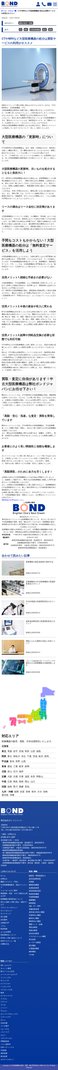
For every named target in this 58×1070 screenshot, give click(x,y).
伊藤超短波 (5, 1041)
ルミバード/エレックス (9, 1014)
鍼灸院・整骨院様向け (37, 875)
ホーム (3, 10)
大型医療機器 (35, 29)
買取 (50, 29)
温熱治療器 (33, 930)
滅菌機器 (32, 900)
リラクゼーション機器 (37, 936)
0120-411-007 (8, 837)
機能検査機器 (34, 884)
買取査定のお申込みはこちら (13, 500)
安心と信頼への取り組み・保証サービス (14, 903)
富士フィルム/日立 (7, 971)
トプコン (4, 998)
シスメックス (6, 1016)
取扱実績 (4, 928)
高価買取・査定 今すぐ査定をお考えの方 (14, 894)
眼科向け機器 (34, 918)
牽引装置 (32, 939)
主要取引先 (5, 944)
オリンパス (5, 980)
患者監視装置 (34, 888)
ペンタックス (6, 986)
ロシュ (3, 1020)
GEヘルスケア (6, 965)
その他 (31, 954)
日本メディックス (7, 1047)
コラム (3, 925)
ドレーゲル (5, 1029)
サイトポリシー (6, 910)
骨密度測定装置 (35, 890)
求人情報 (4, 916)
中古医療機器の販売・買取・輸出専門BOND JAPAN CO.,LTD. (30, 1065)
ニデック (4, 1001)
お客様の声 (5, 922)
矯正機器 (32, 945)
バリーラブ (5, 1032)
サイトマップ (6, 913)
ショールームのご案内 (9, 890)
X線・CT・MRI (34, 906)
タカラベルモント (7, 1059)
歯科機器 (32, 951)
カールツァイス (6, 995)
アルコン (4, 1010)
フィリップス (6, 977)
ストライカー (6, 983)
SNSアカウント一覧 (8, 941)
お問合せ (4, 878)
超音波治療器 (34, 933)
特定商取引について (8, 934)
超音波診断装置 (35, 878)
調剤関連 (32, 903)
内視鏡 (31, 881)
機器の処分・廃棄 (26, 23)
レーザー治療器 (35, 942)
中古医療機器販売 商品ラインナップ (14, 885)
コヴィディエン (6, 1038)
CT (20, 29)
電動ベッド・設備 (35, 924)
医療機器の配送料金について (12, 899)
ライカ (3, 1004)
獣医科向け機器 (35, 921)
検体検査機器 (34, 894)
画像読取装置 (34, 909)
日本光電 (4, 1023)
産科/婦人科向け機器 (36, 912)
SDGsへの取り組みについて (11, 938)
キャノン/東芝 (6, 968)
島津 (2, 992)
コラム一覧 (12, 10)
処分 (44, 29)
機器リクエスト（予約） (10, 881)
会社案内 (4, 919)
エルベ (3, 1035)
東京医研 (4, 1056)
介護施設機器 (34, 948)
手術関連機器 (34, 897)
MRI (25, 29)
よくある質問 (6, 932)
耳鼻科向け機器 (35, 915)
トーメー (4, 1008)
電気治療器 (33, 927)
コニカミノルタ (6, 989)
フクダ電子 (5, 1026)
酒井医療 (4, 1053)
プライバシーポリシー (9, 907)
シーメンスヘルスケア (9, 974)
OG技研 (3, 1050)
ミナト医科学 (6, 1044)
